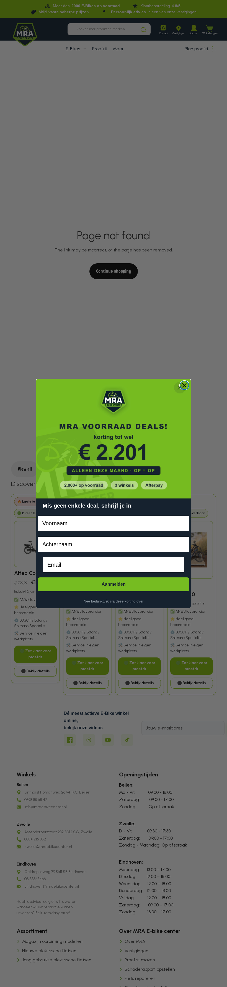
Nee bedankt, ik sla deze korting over (113, 601)
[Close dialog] (184, 385)
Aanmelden (114, 584)
